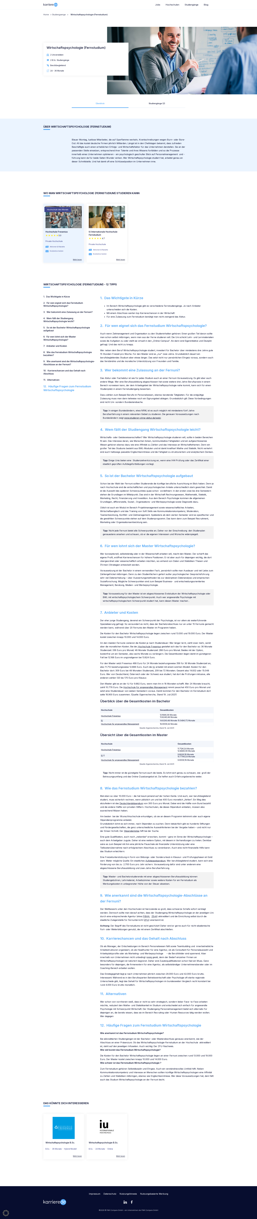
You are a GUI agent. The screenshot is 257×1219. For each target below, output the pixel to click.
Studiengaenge (59, 14)
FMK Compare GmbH (150, 1210)
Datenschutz (109, 1193)
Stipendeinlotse (131, 831)
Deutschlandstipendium (131, 803)
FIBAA (146, 916)
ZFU (146, 920)
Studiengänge (191, 4)
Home (46, 14)
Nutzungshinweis (128, 1193)
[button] (6, 1213)
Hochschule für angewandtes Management (145, 687)
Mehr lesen (77, 260)
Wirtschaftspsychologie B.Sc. (60, 1142)
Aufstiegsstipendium (155, 860)
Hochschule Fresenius (57, 231)
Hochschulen (172, 4)
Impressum (94, 1193)
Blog (206, 4)
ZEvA (154, 916)
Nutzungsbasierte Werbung (154, 1193)
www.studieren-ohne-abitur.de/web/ (142, 418)
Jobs (157, 4)
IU (154, 667)
